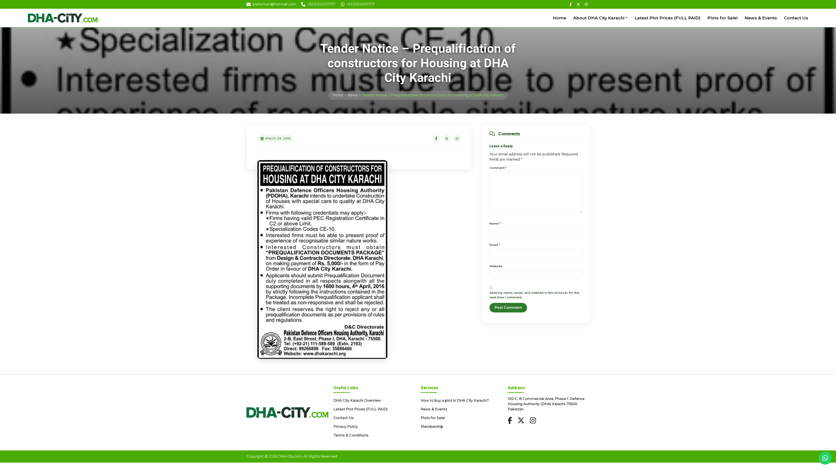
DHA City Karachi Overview (357, 400)
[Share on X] (447, 139)
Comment (498, 168)
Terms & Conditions (351, 435)
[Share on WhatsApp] (457, 139)
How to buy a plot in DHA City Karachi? (455, 400)
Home (559, 17)
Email (494, 245)
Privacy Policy (346, 427)
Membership (432, 427)
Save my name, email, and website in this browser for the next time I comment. (534, 295)
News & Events (761, 17)
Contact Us (796, 17)
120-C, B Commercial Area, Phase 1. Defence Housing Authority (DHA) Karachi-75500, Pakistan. (546, 404)
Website (495, 266)
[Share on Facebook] (436, 139)
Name (495, 223)
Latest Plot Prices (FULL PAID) (667, 17)
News (352, 95)
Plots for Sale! (722, 17)
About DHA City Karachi (598, 17)
